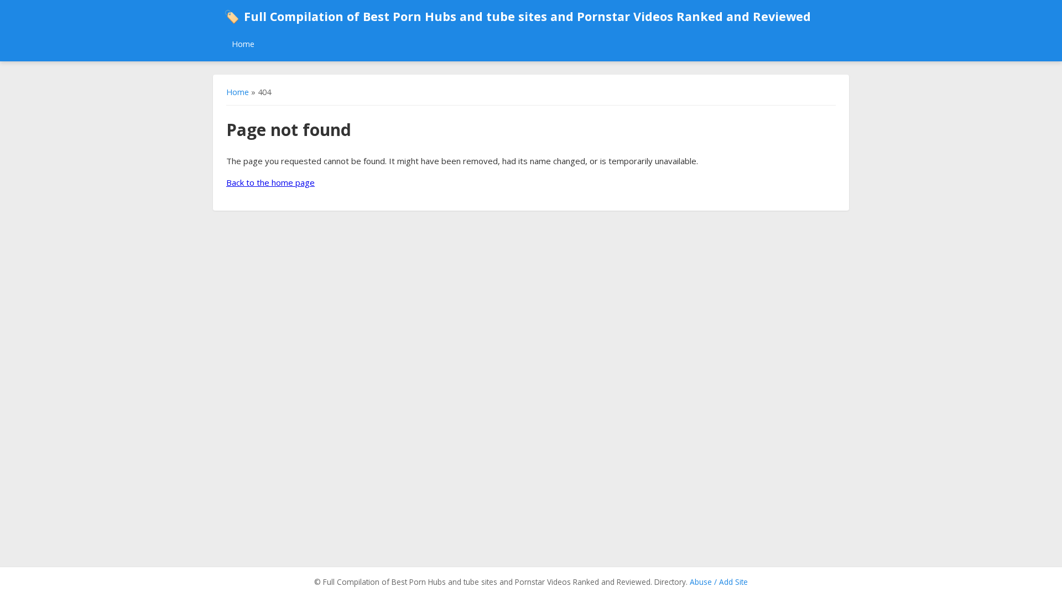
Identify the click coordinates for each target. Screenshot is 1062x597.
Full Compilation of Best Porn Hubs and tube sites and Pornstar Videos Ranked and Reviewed (517, 16)
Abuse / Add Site (719, 582)
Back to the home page (270, 182)
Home (243, 44)
